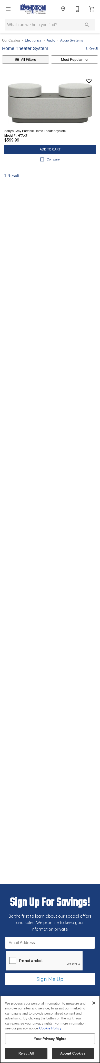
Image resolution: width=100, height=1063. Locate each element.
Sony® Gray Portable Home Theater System (35, 131)
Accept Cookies (72, 1053)
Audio (51, 40)
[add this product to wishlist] (89, 81)
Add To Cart (50, 149)
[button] (8, 9)
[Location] (63, 9)
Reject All (26, 1053)
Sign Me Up (50, 979)
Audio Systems (71, 40)
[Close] (93, 1003)
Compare (53, 159)
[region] (50, 1029)
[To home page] (33, 9)
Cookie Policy (50, 1028)
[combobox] (74, 59)
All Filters (28, 59)
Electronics (33, 40)
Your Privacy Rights (50, 1039)
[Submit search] (87, 24)
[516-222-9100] (77, 9)
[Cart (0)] (92, 9)
